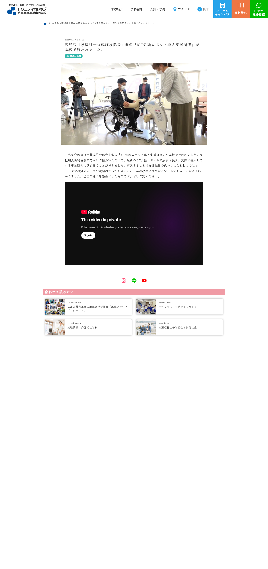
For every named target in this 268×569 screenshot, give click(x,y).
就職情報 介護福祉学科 (82, 327)
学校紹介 (117, 9)
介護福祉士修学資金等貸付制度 (178, 327)
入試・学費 (157, 9)
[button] (137, 9)
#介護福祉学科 (73, 56)
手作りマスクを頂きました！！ (178, 306)
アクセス (184, 9)
